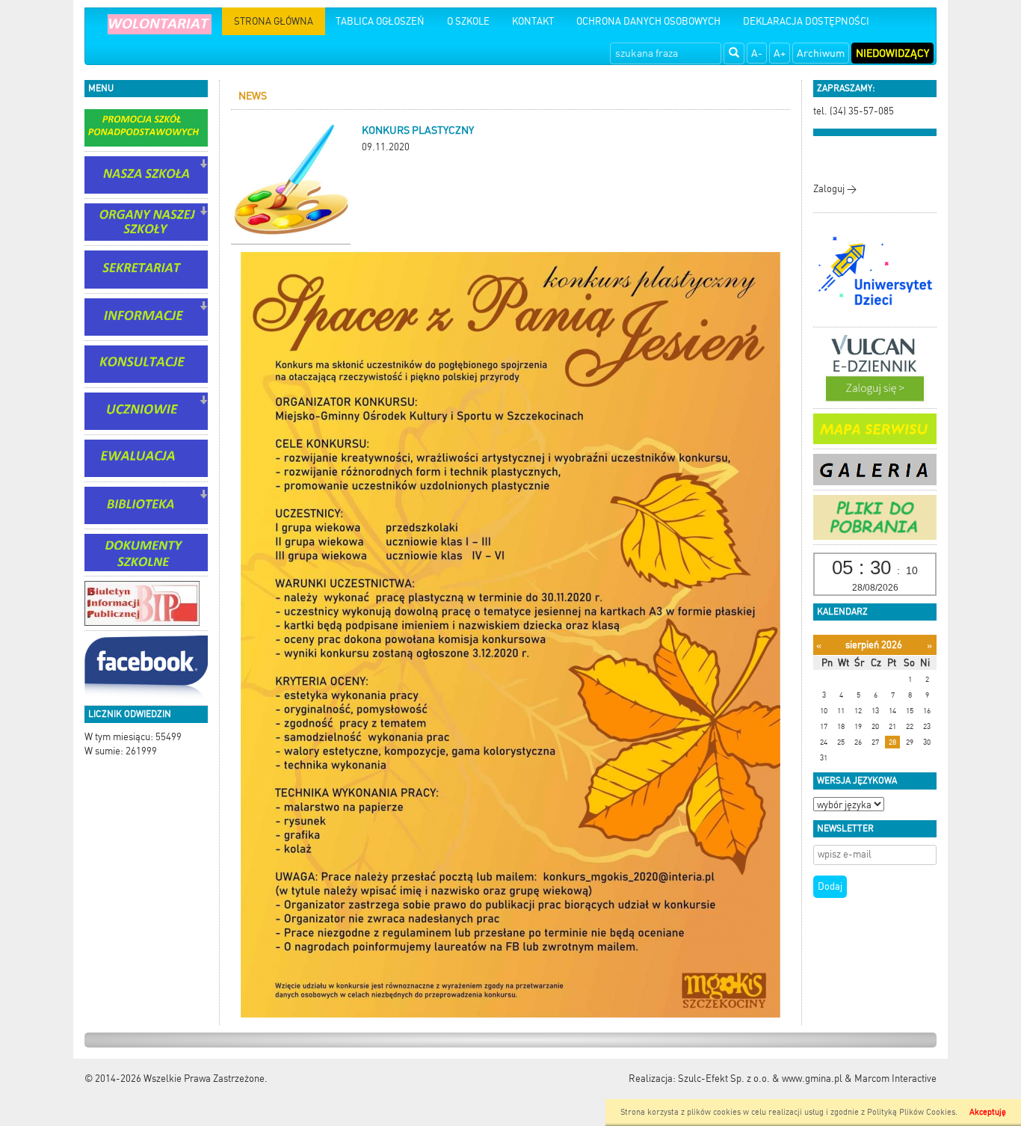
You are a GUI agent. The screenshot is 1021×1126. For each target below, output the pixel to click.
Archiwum (821, 53)
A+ (780, 53)
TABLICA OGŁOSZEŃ (380, 21)
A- (756, 53)
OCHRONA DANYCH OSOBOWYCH (648, 21)
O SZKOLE (468, 21)
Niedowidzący (892, 53)
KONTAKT (533, 21)
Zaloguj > (835, 188)
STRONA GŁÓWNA (273, 21)
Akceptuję (987, 1112)
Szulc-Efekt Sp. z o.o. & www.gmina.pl (760, 1078)
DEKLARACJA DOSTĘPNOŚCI (806, 21)
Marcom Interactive (895, 1078)
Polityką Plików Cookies (911, 1112)
